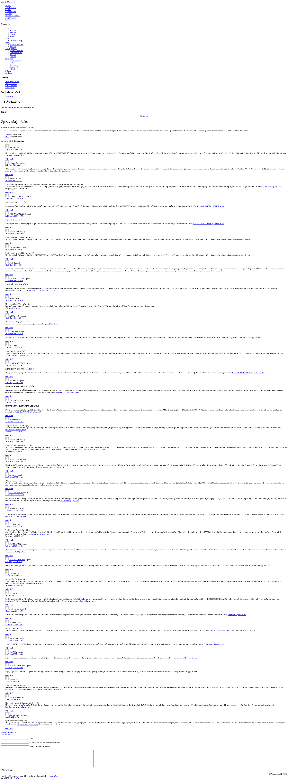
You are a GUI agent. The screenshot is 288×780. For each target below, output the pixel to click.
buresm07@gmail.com (58, 467)
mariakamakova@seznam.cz (243, 239)
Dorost (7, 43)
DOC (7, 137)
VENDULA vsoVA (16, 493)
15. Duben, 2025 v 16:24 (14, 265)
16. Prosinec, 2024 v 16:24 (15, 234)
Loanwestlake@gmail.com (272, 187)
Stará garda (9, 59)
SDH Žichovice (11, 86)
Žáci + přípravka (11, 49)
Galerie (8, 10)
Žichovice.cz (10, 88)
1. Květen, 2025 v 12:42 (14, 365)
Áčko (7, 28)
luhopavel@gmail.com (50, 324)
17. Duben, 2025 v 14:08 (14, 281)
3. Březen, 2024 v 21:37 (14, 149)
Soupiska (13, 37)
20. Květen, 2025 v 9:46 (14, 461)
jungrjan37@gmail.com (19, 355)
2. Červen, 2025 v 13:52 (14, 510)
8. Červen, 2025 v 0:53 (13, 562)
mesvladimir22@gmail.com (84, 601)
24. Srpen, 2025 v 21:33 (14, 654)
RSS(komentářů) (51, 776)
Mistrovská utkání (16, 45)
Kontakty (8, 14)
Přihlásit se (9, 96)
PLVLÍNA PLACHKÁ (17, 560)
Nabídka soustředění (12, 16)
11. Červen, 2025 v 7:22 (14, 575)
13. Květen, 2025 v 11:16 (14, 422)
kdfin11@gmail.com (62, 171)
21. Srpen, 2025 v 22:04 (14, 640)
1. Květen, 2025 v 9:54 (13, 347)
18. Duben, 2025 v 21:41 (14, 318)
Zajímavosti (14, 67)
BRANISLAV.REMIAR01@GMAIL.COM (208, 206)
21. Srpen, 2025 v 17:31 (14, 625)
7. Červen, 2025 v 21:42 (14, 526)
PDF (7, 135)
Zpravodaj (13, 65)
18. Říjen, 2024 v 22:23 (13, 181)
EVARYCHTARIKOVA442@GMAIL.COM (248, 373)
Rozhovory (9, 73)
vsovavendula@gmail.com (69, 501)
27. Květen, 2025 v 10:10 (14, 495)
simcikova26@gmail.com (215, 644)
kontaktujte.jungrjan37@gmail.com (17, 707)
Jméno (31, 738)
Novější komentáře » (8, 732)
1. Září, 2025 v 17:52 (12, 717)
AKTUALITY (10, 8)
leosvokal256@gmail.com (187, 658)
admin (19, 127)
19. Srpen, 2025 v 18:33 (14, 611)
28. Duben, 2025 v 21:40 (14, 334)
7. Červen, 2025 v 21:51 (14, 546)
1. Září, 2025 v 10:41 (12, 699)
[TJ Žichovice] (8, 2)
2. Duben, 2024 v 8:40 (13, 165)
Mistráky (13, 30)
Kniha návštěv (10, 12)
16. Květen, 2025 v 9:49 (14, 442)
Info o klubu (9, 63)
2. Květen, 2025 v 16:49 (14, 383)
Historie (13, 69)
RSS (26, 776)
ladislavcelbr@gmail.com (252, 338)
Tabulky (13, 55)
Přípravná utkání (16, 53)
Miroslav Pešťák (13, 778)
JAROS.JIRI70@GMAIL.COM (67, 392)
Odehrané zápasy (16, 41)
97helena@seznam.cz (13, 308)
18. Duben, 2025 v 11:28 (14, 300)
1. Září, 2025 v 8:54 (12, 681)
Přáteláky (13, 34)
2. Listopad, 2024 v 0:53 (14, 198)
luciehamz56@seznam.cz (237, 615)
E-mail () (44, 742)
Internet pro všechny (12, 82)
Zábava (8, 71)
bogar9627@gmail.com (277, 153)
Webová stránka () (39, 746)
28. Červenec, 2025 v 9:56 (14, 595)
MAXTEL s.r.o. (11, 84)
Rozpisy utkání (10, 18)
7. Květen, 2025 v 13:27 (14, 402)
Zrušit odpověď (5, 734)
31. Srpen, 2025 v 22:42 (14, 668)
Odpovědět (9, 159)
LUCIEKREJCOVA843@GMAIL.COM (40, 290)
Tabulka (13, 32)
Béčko (7, 39)
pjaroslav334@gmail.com (175, 271)
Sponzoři (8, 20)
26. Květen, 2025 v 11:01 (14, 477)
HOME (8, 6)
